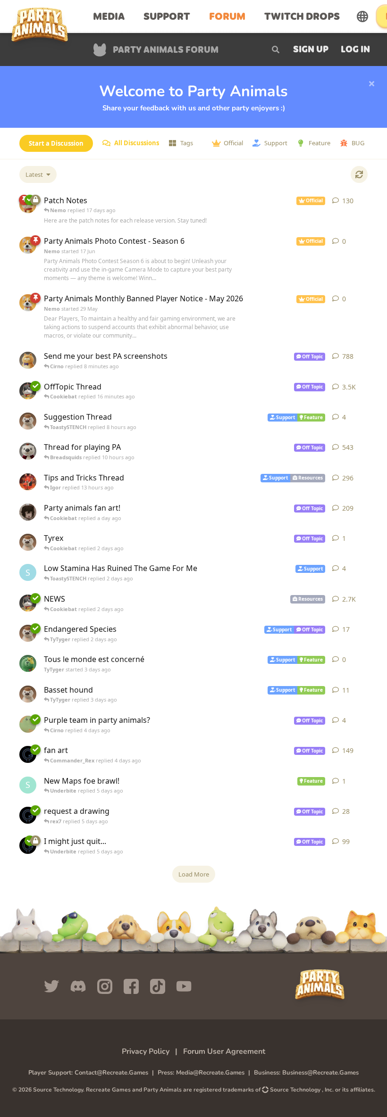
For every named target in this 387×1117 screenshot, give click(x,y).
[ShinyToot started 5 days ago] (27, 633)
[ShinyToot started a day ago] (27, 421)
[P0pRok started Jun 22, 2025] (27, 512)
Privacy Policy (145, 1051)
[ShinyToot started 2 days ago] (27, 542)
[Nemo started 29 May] (27, 302)
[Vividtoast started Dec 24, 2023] (27, 360)
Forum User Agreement (224, 1051)
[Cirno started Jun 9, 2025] (27, 451)
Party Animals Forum (166, 51)
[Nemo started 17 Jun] (27, 245)
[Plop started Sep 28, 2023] (27, 481)
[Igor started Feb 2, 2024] (27, 603)
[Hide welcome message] (371, 83)
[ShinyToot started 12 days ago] (27, 694)
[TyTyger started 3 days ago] (27, 663)
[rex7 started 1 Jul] (27, 754)
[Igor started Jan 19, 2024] (27, 390)
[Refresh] (359, 174)
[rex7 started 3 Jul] (27, 815)
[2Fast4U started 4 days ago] (27, 724)
